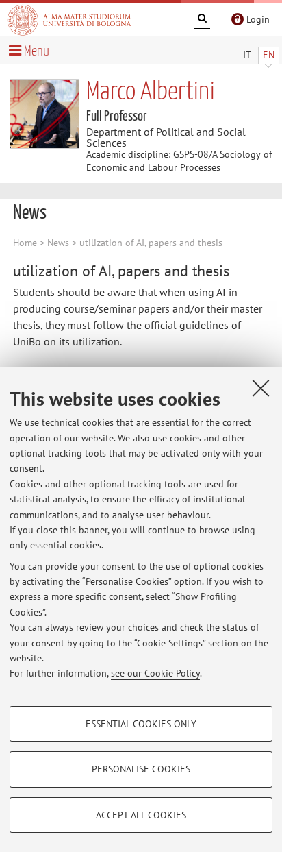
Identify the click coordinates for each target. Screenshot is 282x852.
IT (247, 55)
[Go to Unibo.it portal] (69, 19)
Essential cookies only (141, 724)
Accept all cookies (141, 815)
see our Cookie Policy (155, 673)
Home (25, 242)
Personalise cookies (141, 769)
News (58, 242)
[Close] (261, 388)
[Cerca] (202, 20)
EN (268, 55)
